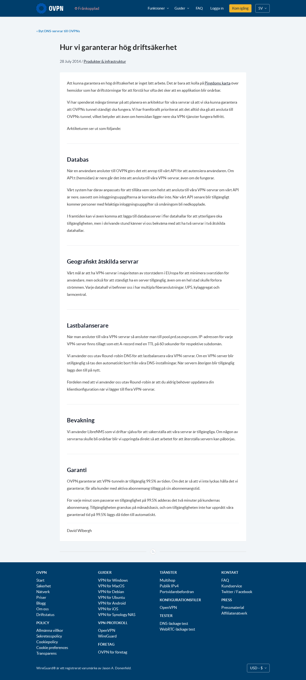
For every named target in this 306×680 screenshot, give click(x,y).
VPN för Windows (113, 580)
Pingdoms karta (217, 83)
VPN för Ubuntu (111, 597)
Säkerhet (43, 586)
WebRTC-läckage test (177, 629)
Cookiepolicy (47, 642)
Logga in (217, 8)
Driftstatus (45, 614)
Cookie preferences (52, 647)
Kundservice (231, 586)
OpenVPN (106, 630)
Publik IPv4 (169, 586)
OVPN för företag (112, 652)
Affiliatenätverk (234, 613)
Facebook (244, 592)
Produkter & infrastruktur (105, 61)
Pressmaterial (232, 607)
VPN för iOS (108, 609)
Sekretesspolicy (49, 636)
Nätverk (43, 592)
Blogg (41, 603)
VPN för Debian (111, 592)
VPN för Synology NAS (116, 614)
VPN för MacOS (111, 586)
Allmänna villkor (49, 630)
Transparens (46, 653)
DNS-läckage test (174, 623)
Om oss (42, 609)
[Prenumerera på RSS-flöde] (153, 552)
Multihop (167, 580)
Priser (41, 597)
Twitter (227, 592)
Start (40, 580)
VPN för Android (112, 603)
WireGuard (107, 636)
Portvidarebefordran (177, 592)
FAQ (199, 8)
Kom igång (240, 8)
